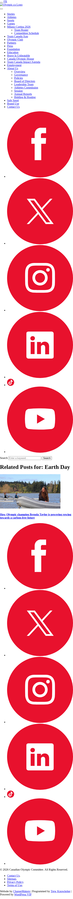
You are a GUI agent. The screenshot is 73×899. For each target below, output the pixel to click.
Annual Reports (23, 93)
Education (12, 52)
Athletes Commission (26, 87)
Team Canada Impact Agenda (23, 61)
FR (5, 1)
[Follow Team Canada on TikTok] (10, 384)
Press (10, 45)
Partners (11, 42)
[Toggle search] (1, 8)
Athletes (11, 17)
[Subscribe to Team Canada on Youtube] (40, 451)
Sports (10, 20)
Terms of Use (14, 885)
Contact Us (13, 106)
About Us (12, 68)
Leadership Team (23, 84)
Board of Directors (24, 81)
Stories (11, 13)
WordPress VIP (23, 894)
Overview (19, 71)
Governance (21, 74)
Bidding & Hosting (25, 97)
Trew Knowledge (60, 891)
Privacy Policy (15, 882)
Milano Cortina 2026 (18, 26)
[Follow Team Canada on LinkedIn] (40, 377)
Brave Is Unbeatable (18, 55)
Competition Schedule (26, 33)
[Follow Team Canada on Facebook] (40, 176)
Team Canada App (17, 36)
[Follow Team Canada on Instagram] (40, 310)
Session (18, 90)
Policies (18, 77)
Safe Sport (13, 100)
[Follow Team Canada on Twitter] (40, 243)
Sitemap (11, 878)
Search (4, 457)
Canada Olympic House (20, 58)
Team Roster (21, 29)
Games (11, 23)
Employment (14, 65)
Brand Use (13, 103)
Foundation (13, 49)
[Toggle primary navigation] (1, 2)
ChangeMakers (21, 891)
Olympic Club (15, 39)
